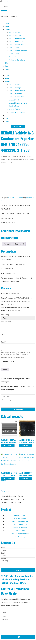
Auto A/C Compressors (17, 38)
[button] (18, 72)
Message (4, 558)
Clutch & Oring (14, 54)
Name (4, 334)
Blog (6, 66)
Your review (6, 322)
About (7, 26)
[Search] (4, 10)
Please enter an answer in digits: (12, 357)
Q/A (6, 63)
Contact (7, 69)
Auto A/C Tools (14, 48)
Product (7, 29)
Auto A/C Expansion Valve (18, 51)
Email (3, 342)
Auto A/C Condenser (16, 41)
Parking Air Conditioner (17, 60)
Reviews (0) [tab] (19, 244)
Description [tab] (8, 244)
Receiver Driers (14, 57)
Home (7, 23)
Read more (8, 445)
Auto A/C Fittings (15, 35)
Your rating (5, 314)
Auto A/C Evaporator (16, 45)
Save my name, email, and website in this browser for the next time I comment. (15, 353)
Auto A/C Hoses (14, 32)
